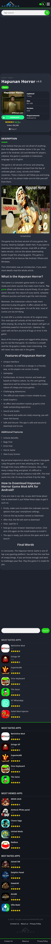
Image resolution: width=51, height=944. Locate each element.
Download (14, 117)
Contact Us (14, 923)
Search (45, 630)
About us (24, 923)
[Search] (47, 12)
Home (3, 77)
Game (10, 77)
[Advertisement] (25, 45)
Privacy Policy (35, 923)
